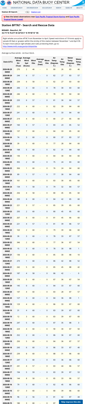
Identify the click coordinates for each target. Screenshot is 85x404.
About (78, 8)
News (58, 8)
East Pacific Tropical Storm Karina (50, 16)
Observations (16, 8)
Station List (36, 12)
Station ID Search (9, 12)
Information (32, 8)
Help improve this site (71, 401)
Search (68, 8)
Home (4, 8)
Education (46, 8)
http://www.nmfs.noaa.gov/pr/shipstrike (20, 46)
